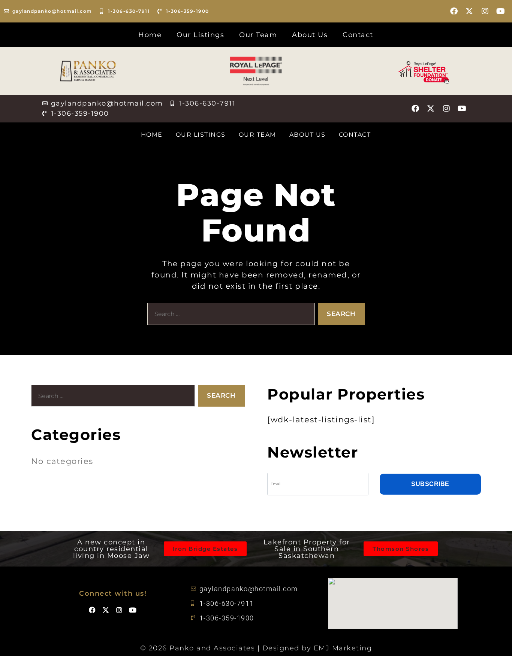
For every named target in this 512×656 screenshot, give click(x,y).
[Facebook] (454, 11)
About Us (310, 35)
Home (150, 35)
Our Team (258, 35)
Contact (358, 35)
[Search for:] (229, 315)
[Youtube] (500, 11)
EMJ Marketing (343, 648)
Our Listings (200, 35)
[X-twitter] (469, 11)
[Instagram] (485, 11)
